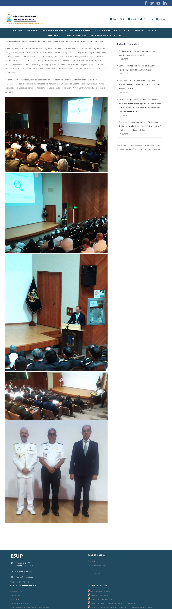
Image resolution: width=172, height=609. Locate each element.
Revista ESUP (16, 591)
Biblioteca (14, 599)
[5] (56, 421)
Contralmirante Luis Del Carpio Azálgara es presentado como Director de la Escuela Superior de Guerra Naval (140, 84)
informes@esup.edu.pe (24, 577)
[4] (56, 372)
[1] (56, 98)
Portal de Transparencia (20, 603)
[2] (56, 173)
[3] (56, 255)
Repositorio (15, 595)
